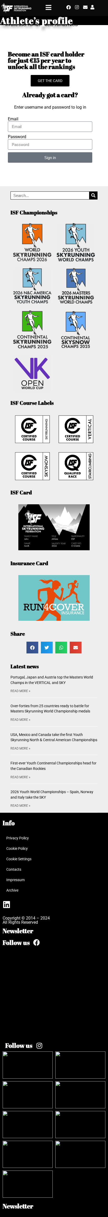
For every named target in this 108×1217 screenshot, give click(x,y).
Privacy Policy (17, 838)
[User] (92, 7)
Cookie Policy (17, 848)
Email (13, 119)
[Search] (93, 195)
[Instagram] (76, 7)
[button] (32, 647)
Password (17, 136)
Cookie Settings (18, 859)
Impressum (15, 880)
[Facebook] (68, 7)
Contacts (13, 869)
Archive (12, 890)
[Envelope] (85, 7)
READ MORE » (20, 691)
